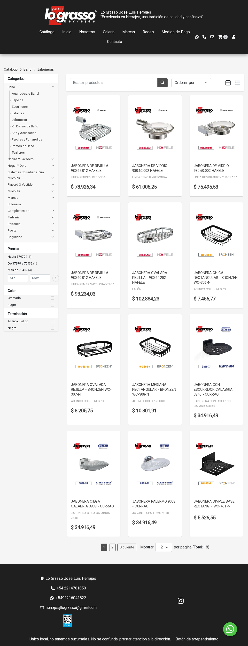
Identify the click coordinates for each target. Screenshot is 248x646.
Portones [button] (14, 224)
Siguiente (127, 547)
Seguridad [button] (15, 237)
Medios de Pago (176, 32)
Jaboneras (45, 69)
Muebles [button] (14, 191)
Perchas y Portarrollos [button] (27, 139)
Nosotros (87, 32)
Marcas (128, 32)
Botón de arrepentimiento (197, 639)
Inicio (66, 32)
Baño (27, 69)
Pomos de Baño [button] (23, 146)
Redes (148, 32)
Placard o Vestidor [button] (21, 184)
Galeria (109, 32)
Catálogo (46, 32)
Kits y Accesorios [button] (24, 133)
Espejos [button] (17, 100)
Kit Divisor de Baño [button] (25, 126)
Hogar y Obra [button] (17, 165)
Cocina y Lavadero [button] (21, 159)
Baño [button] (11, 87)
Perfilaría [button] (14, 217)
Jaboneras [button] (19, 120)
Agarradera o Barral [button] (25, 93)
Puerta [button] (12, 230)
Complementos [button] (18, 211)
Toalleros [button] (18, 152)
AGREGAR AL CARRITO (93, 139)
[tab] (228, 83)
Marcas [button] (13, 197)
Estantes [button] (18, 113)
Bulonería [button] (14, 204)
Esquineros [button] (20, 106)
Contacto (114, 41)
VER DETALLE (87, 152)
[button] (31, 256)
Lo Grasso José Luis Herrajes (126, 12)
